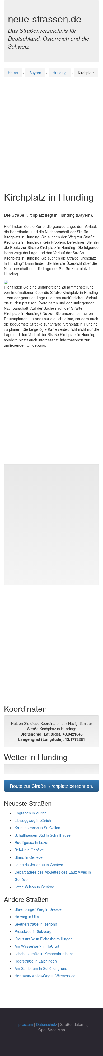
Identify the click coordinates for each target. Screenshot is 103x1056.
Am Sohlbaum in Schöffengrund (41, 968)
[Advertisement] (51, 129)
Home (13, 72)
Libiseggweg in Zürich (33, 820)
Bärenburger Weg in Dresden (39, 909)
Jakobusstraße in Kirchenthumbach (44, 953)
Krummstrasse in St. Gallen (37, 827)
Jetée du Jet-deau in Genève (39, 864)
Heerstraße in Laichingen (36, 961)
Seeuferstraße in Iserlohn (36, 924)
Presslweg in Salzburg (33, 931)
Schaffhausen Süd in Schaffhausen (44, 835)
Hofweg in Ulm (27, 916)
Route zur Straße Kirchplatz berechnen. (51, 785)
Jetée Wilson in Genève (34, 886)
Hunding (60, 72)
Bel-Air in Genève (29, 849)
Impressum (23, 1024)
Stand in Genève (29, 857)
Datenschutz (46, 1024)
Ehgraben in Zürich (30, 812)
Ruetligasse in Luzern (33, 842)
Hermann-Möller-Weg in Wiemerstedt (46, 975)
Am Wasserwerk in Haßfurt (37, 946)
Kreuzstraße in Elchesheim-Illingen (44, 938)
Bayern (35, 72)
